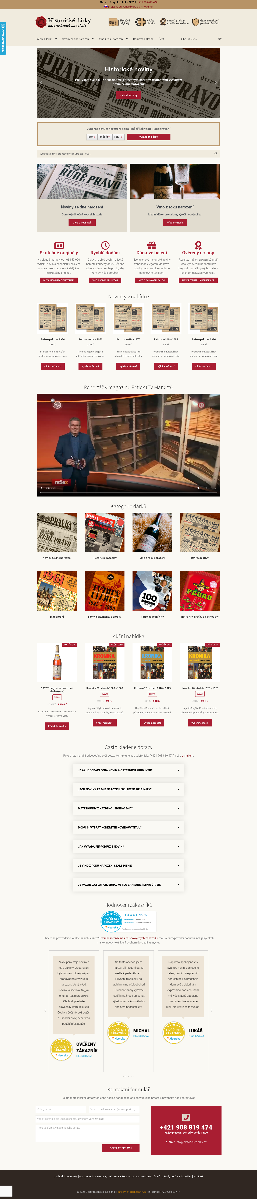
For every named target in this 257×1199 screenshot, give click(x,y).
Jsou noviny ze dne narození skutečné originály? (115, 789)
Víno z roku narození (111, 39)
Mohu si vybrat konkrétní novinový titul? (110, 827)
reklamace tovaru (119, 1176)
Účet (161, 39)
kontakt (198, 1176)
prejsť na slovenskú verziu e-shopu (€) (130, 6)
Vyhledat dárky (148, 136)
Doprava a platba (143, 39)
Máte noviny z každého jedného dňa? (105, 808)
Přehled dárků (43, 39)
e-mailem (187, 755)
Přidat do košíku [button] (57, 726)
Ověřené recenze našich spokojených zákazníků (128, 938)
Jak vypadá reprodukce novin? (101, 846)
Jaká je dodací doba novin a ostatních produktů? (115, 770)
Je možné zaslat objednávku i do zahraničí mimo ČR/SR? (119, 884)
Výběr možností (52, 366)
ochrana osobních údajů (146, 1176)
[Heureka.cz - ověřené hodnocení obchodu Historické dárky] (128, 921)
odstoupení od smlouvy (93, 1176)
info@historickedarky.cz (191, 1142)
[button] (41, 83)
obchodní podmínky (65, 1176)
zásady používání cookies (177, 1176)
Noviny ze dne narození (76, 39)
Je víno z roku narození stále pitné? (105, 865)
